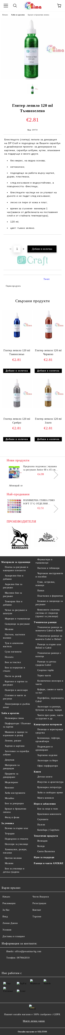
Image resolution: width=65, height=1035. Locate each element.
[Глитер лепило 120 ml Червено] (48, 339)
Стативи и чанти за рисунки (14, 697)
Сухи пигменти (13, 651)
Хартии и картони (15, 746)
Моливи (9, 629)
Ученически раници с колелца (48, 655)
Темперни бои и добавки (12, 603)
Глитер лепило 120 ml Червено (48, 352)
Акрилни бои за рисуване (12, 586)
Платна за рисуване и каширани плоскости (15, 569)
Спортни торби (45, 670)
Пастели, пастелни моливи (14, 636)
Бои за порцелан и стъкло (14, 669)
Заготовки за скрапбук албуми (16, 753)
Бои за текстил (13, 662)
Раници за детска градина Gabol (46, 663)
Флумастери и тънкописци (44, 561)
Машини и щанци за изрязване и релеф (15, 734)
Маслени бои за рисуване (12, 594)
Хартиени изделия (47, 755)
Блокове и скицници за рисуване (49, 603)
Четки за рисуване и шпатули (15, 612)
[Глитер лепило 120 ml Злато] (48, 407)
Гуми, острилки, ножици (45, 584)
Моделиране (11, 782)
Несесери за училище (16, 844)
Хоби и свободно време (50, 792)
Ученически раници (45, 622)
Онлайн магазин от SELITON (32, 1032)
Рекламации (9, 903)
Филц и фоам (12, 817)
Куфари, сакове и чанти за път (49, 691)
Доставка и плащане (13, 936)
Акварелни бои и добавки (13, 577)
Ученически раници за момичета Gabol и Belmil (49, 629)
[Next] (54, 475)
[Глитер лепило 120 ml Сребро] (17, 407)
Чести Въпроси (40, 896)
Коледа (41, 846)
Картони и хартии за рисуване (15, 683)
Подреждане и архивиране (44, 748)
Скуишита (42, 819)
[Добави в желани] (59, 240)
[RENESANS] (19, 538)
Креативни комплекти (49, 814)
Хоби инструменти (15, 793)
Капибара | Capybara (48, 830)
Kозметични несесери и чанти (49, 682)
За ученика (7, 823)
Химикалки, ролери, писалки (15, 851)
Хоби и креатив (17, 15)
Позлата (9, 657)
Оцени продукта (13, 286)
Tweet (47, 279)
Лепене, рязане (13, 740)
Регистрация (39, 903)
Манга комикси (45, 798)
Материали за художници (15, 562)
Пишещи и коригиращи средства (49, 731)
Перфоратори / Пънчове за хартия (17, 725)
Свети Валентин (46, 851)
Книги (37, 772)
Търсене (36, 916)
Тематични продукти (46, 836)
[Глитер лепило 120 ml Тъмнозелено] (32, 78)
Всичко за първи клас (16, 828)
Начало (5, 15)
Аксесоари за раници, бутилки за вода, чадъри (49, 708)
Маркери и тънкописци (17, 618)
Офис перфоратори (47, 766)
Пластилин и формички (50, 596)
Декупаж (9, 760)
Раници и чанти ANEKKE (49, 863)
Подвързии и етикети (16, 839)
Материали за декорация (11, 767)
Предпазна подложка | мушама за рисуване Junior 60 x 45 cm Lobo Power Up (40, 468)
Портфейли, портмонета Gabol (50, 700)
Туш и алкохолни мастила (13, 645)
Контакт (36, 910)
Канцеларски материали (48, 724)
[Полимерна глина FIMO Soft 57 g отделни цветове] (14, 506)
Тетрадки (10, 833)
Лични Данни (10, 923)
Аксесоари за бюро (47, 760)
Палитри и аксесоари (16, 690)
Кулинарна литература (49, 787)
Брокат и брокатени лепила (38, 15)
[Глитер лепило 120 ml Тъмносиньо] (17, 339)
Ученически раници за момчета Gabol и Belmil (49, 637)
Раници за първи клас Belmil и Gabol (48, 646)
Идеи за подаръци (44, 857)
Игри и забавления (45, 804)
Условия (6, 930)
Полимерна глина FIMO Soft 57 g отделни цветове (39, 502)
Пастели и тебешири (48, 568)
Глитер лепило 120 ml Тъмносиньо (17, 352)
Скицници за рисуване (17, 624)
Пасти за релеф (13, 676)
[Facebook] (6, 964)
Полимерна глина (14, 718)
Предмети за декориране (10, 775)
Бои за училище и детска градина (13, 870)
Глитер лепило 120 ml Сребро (17, 420)
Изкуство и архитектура (50, 782)
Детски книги (44, 776)
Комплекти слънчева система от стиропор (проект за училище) (48, 613)
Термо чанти (44, 675)
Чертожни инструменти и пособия (49, 575)
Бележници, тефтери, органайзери (48, 740)
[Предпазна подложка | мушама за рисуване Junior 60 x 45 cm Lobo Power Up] (14, 472)
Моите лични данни (34, 1021)
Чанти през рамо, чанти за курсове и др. (49, 717)
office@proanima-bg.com (28, 951)
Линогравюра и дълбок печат (16, 706)
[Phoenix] (46, 538)
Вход (5, 916)
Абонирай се (16, 485)
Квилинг (9, 787)
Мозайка (9, 798)
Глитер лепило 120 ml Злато (48, 420)
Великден (42, 841)
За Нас (6, 910)
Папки (40, 590)
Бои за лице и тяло (47, 809)
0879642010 (23, 957)
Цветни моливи (13, 858)
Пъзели (41, 824)
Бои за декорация (14, 803)
